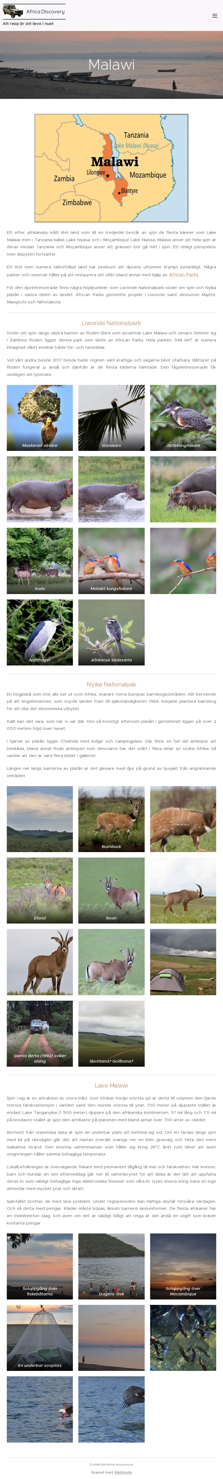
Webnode (123, 1472)
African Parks (184, 275)
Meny (214, 15)
